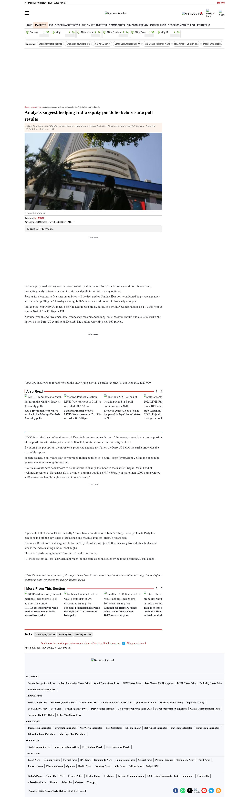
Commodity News (103, 760)
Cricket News (145, 760)
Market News (70, 760)
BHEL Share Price (186, 683)
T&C (61, 776)
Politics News (135, 766)
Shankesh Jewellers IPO (78, 44)
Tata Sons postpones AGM (157, 44)
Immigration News (125, 760)
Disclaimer (109, 776)
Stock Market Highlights (50, 44)
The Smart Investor (94, 25)
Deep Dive (56, 708)
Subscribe (67, 782)
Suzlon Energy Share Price (41, 683)
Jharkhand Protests (146, 702)
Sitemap (54, 782)
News (41, 107)
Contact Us (203, 776)
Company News (52, 760)
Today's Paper (35, 776)
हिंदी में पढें (220, 3)
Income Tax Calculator (39, 728)
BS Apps (91, 782)
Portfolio (203, 25)
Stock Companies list (181, 25)
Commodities (117, 25)
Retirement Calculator (155, 728)
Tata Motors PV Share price (159, 683)
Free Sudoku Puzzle (92, 747)
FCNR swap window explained (171, 708)
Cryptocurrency (137, 25)
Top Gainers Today (37, 708)
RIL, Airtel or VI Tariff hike (186, 44)
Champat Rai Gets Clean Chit (116, 702)
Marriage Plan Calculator (72, 734)
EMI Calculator (114, 728)
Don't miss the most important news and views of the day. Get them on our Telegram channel (93, 643)
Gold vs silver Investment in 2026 (135, 708)
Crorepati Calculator (65, 728)
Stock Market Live (37, 702)
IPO (51, 25)
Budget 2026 (152, 766)
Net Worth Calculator (91, 728)
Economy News (102, 766)
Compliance (188, 776)
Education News (54, 766)
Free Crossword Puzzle (118, 747)
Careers (79, 782)
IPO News (85, 760)
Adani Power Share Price (106, 683)
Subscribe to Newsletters (66, 747)
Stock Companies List (39, 747)
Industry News (35, 766)
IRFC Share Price (132, 683)
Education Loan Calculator (42, 734)
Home (29, 25)
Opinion (70, 766)
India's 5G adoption (212, 44)
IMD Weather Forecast (102, 708)
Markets (40, 25)
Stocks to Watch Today (171, 702)
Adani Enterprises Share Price (74, 683)
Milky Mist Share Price (69, 715)
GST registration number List (162, 776)
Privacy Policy (75, 776)
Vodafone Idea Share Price (41, 689)
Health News (84, 766)
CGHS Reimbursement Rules (205, 708)
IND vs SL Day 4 (102, 44)
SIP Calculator (133, 728)
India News (119, 766)
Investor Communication (131, 776)
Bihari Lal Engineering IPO (127, 44)
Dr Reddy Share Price (211, 683)
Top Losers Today (195, 702)
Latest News (34, 760)
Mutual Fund (158, 25)
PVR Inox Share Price (76, 708)
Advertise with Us (37, 782)
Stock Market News (67, 25)
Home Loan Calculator (207, 728)
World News (204, 760)
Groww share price (88, 702)
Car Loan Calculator (181, 728)
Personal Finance (164, 760)
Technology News (185, 760)
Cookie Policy (93, 776)
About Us (51, 776)
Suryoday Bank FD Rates (41, 715)
